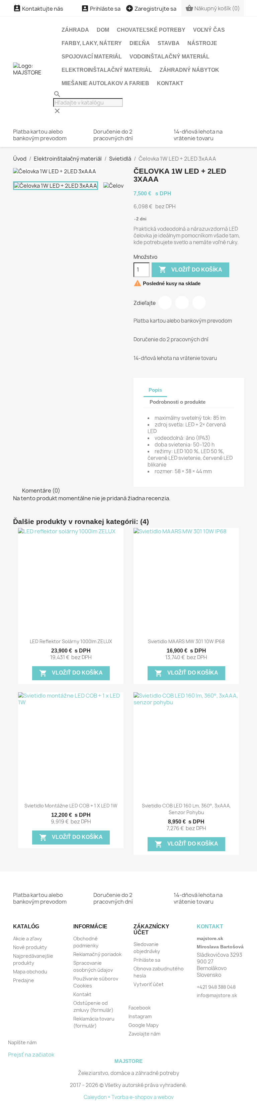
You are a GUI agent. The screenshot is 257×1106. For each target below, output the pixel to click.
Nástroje (202, 43)
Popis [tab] (155, 390)
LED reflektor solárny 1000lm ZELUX (71, 641)
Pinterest (199, 302)
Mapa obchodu (30, 971)
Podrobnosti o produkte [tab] (177, 402)
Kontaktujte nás (38, 8)
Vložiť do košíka (190, 269)
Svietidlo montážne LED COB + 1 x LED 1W (70, 805)
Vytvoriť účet (149, 984)
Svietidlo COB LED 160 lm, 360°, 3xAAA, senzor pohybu (186, 808)
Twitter (182, 302)
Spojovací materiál (92, 56)
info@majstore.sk (217, 995)
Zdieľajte (165, 302)
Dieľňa (140, 43)
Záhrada (75, 30)
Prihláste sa (147, 960)
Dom (103, 30)
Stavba (169, 43)
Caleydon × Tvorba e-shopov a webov (129, 1097)
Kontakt (170, 83)
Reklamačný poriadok (97, 954)
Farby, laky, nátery (92, 43)
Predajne (23, 980)
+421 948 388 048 (216, 987)
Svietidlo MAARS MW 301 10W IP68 (186, 641)
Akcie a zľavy (27, 938)
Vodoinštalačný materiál (169, 56)
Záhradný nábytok (189, 70)
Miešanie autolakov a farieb (105, 83)
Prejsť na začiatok (31, 1054)
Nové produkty (30, 947)
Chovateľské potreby (151, 30)
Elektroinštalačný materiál (107, 70)
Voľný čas (209, 30)
